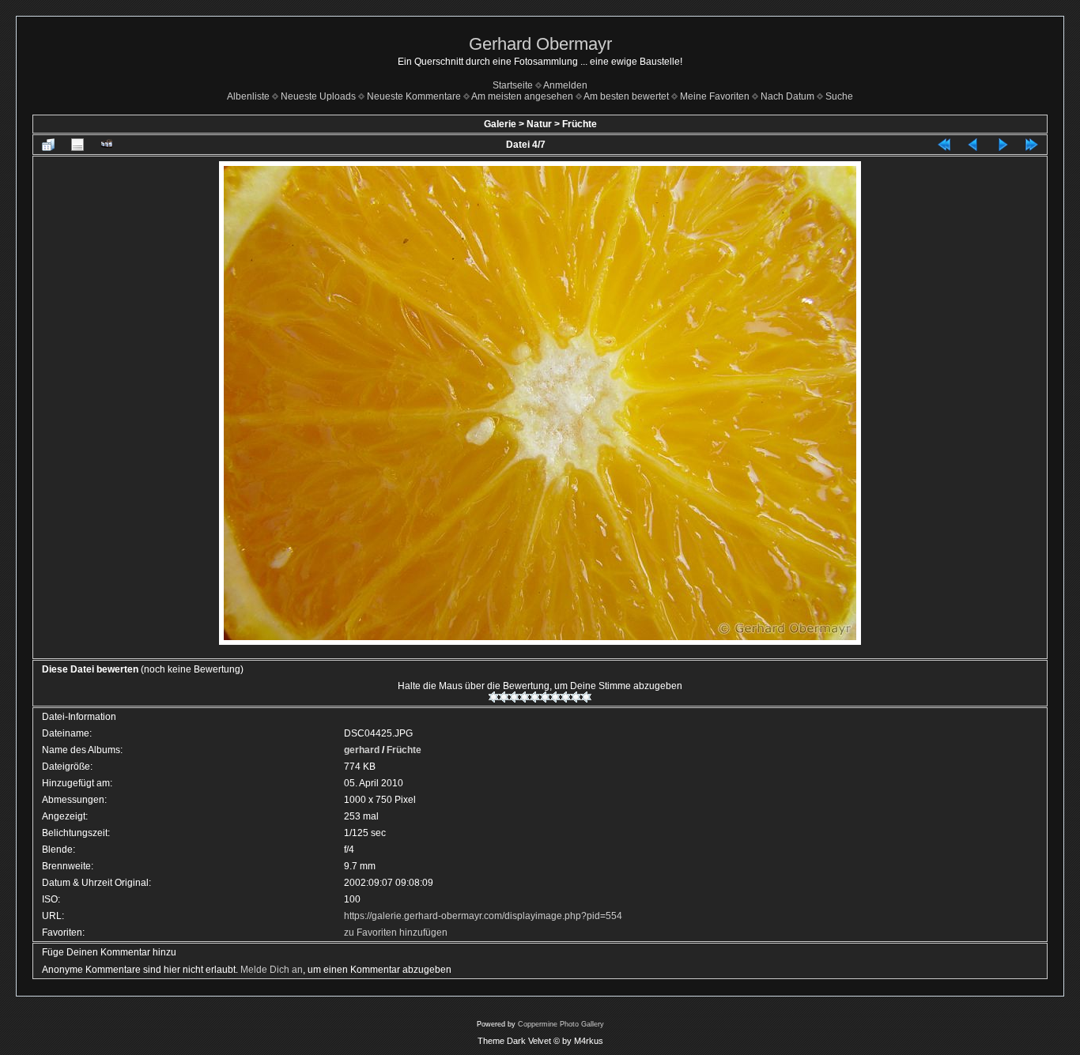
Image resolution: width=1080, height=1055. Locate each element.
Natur (539, 124)
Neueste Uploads (318, 96)
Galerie (500, 124)
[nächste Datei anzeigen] (1002, 144)
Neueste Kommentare (414, 96)
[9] (576, 697)
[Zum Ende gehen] (1032, 144)
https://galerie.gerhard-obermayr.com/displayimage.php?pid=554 (483, 915)
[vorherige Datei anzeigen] (973, 144)
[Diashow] (107, 144)
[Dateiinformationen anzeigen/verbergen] (77, 144)
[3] (514, 697)
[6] (545, 697)
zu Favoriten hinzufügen (395, 932)
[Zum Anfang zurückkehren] (944, 144)
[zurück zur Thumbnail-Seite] (48, 144)
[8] (566, 697)
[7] (555, 697)
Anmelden (565, 85)
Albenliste (248, 96)
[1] (494, 697)
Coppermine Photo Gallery (561, 1024)
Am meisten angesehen (522, 96)
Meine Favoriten (715, 96)
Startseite (513, 85)
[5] (535, 697)
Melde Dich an (271, 969)
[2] (504, 697)
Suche (839, 96)
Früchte (579, 124)
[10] (586, 697)
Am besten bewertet (626, 96)
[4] (524, 697)
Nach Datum (787, 96)
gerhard (362, 749)
